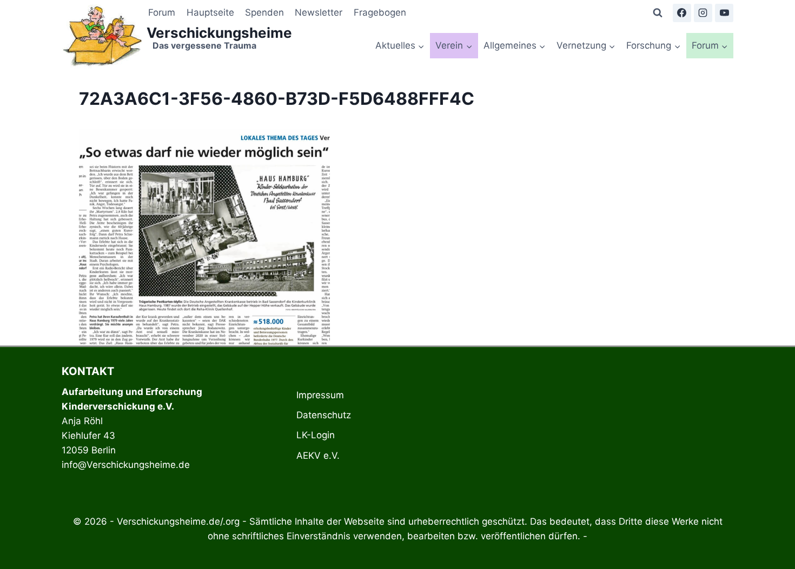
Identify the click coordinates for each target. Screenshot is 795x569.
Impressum (320, 395)
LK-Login (315, 435)
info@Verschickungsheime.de (126, 464)
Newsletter (318, 12)
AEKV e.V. (318, 455)
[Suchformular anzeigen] (657, 13)
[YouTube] (724, 13)
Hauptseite (210, 12)
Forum (161, 12)
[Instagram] (703, 13)
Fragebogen (380, 12)
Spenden (264, 12)
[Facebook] (682, 13)
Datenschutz (323, 415)
